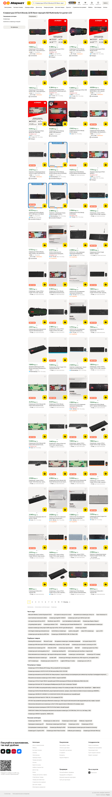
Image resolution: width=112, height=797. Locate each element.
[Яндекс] (108, 794)
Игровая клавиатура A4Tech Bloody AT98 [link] (56, 49)
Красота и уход (37, 765)
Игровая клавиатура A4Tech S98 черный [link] (78, 90)
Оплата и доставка (64, 747)
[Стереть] (63, 3)
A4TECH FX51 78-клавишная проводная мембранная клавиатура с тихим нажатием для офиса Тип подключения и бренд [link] (78, 292)
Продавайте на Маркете (66, 774)
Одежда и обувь (37, 757)
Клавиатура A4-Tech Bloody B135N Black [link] (77, 213)
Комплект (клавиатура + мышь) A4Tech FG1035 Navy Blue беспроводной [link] (78, 367)
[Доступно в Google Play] (8, 753)
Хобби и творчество (38, 767)
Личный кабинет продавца (67, 772)
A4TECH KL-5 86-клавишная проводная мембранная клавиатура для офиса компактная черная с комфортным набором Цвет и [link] (77, 252)
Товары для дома (37, 760)
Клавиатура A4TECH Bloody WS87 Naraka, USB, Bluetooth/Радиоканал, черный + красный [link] (37, 252)
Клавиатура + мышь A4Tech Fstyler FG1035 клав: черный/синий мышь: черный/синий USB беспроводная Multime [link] (98, 213)
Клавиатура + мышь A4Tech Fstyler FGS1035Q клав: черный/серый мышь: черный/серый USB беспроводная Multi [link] (78, 444)
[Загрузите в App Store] (3, 753)
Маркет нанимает (93, 755)
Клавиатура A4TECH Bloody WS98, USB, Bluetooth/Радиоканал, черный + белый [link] (57, 131)
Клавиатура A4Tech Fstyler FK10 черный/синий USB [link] (57, 367)
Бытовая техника (37, 750)
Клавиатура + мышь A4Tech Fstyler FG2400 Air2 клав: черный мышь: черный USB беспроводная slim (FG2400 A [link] (57, 329)
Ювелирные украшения (39, 787)
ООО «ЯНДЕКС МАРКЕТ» (103, 792)
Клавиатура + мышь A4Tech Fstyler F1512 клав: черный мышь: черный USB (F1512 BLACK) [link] (36, 292)
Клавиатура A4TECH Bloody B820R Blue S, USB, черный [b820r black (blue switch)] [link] (97, 90)
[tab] (8, 7)
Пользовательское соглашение (21, 793)
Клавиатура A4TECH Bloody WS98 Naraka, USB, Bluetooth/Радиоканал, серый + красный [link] (98, 131)
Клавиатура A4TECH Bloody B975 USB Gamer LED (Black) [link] (36, 213)
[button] (33, 16)
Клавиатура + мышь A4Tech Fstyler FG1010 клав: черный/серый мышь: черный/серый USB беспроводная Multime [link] (97, 367)
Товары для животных (38, 779)
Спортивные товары (38, 777)
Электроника (36, 755)
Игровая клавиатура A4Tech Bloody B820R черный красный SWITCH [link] (57, 90)
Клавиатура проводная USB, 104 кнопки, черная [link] (37, 517)
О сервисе (62, 752)
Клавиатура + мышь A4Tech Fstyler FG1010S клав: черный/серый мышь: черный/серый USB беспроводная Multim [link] (98, 292)
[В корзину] (44, 41)
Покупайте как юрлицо (66, 750)
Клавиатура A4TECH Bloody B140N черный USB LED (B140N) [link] (57, 172)
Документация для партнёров (68, 777)
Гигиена (35, 752)
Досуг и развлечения (38, 745)
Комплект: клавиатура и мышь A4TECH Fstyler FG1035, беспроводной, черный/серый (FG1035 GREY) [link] (57, 213)
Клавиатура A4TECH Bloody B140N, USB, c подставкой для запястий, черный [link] (37, 90)
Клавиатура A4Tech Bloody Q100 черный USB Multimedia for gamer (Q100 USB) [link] (98, 405)
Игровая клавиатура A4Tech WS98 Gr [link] (97, 172)
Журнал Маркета (64, 757)
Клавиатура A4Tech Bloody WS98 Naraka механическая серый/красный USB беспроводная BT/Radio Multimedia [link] (56, 292)
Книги (34, 772)
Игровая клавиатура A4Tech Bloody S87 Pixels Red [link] (36, 131)
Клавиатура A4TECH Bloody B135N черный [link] (77, 131)
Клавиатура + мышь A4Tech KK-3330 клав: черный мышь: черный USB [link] (57, 444)
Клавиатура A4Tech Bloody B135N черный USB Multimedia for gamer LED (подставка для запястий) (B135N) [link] (78, 172)
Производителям (93, 750)
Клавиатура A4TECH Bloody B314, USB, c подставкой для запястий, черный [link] (77, 49)
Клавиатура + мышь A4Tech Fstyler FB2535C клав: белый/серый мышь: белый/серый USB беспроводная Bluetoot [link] (37, 555)
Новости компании (93, 745)
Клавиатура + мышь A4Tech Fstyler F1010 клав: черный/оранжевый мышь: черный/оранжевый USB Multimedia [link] (56, 555)
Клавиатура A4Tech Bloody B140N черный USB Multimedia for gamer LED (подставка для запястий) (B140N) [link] (78, 591)
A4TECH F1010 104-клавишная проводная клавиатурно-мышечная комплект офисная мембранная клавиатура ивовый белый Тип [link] (58, 517)
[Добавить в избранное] (45, 21)
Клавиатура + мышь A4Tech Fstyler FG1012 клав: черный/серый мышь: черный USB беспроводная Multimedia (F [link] (97, 444)
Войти (105, 3)
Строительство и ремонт (39, 782)
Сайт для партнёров (65, 779)
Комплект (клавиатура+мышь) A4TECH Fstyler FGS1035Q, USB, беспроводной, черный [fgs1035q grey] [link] (37, 172)
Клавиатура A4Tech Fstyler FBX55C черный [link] (97, 252)
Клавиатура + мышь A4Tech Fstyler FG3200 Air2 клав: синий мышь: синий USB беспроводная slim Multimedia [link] (78, 555)
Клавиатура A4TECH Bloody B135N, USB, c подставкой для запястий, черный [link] (37, 49)
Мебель (35, 747)
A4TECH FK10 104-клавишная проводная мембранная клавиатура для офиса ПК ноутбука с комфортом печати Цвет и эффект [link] (78, 405)
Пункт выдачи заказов (94, 752)
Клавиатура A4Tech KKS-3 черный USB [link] (97, 330)
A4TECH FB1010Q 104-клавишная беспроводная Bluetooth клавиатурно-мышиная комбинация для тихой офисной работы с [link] (57, 252)
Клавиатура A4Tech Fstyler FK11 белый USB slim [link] (98, 517)
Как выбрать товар (65, 745)
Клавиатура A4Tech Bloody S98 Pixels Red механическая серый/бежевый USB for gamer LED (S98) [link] (57, 481)
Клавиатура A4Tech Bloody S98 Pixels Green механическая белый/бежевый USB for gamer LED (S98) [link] (37, 404)
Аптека (34, 762)
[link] (40, 614)
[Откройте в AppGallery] (13, 753)
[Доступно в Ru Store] (19, 753)
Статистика (7, 793)
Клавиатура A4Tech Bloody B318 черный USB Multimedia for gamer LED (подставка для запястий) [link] (37, 330)
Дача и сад (35, 769)
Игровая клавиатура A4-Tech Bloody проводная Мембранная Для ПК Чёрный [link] (37, 367)
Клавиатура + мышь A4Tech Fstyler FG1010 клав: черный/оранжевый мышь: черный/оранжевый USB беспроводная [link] (98, 481)
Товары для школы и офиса (40, 774)
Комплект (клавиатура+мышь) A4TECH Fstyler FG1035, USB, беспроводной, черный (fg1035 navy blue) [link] (98, 555)
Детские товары (37, 784)
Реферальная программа (95, 747)
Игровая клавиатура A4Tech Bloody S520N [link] (97, 49)
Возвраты (62, 755)
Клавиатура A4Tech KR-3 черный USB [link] (35, 591)
